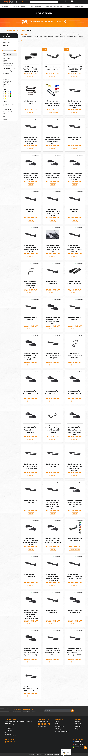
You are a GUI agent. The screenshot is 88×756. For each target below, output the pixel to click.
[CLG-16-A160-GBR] (52, 56)
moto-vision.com (79, 744)
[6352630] (52, 638)
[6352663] (30, 343)
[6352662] (30, 162)
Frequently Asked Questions (11, 735)
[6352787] (74, 379)
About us (57, 721)
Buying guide (8, 734)
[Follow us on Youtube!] (45, 724)
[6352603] (52, 271)
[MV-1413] (74, 271)
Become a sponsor (79, 726)
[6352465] (74, 198)
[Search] (32, 2)
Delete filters (7, 42)
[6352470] (52, 453)
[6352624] (52, 235)
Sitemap (57, 728)
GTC (56, 725)
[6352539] (52, 307)
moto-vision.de (78, 742)
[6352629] (30, 564)
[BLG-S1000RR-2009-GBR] (74, 56)
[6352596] (52, 600)
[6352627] (74, 307)
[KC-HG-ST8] (30, 56)
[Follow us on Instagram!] (42, 724)
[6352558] (74, 415)
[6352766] (30, 638)
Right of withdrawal (59, 726)
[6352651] (30, 126)
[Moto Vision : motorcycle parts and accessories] (8, 2)
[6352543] (52, 527)
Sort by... (4, 54)
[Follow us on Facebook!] (39, 724)
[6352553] (52, 343)
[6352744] (74, 638)
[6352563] (74, 600)
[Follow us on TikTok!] (48, 724)
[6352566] (52, 162)
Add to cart (31, 76)
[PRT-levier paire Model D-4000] (52, 90)
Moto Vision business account (62, 731)
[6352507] (52, 379)
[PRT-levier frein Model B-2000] (74, 527)
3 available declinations (75, 549)
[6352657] (74, 162)
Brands (76, 729)
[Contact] (17, 2)
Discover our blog (42, 726)
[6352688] (52, 564)
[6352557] (30, 415)
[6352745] (30, 600)
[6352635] (74, 564)
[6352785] (30, 453)
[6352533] (74, 126)
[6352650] (30, 198)
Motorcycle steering (7, 71)
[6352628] (74, 90)
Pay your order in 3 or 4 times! (11, 744)
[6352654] (74, 235)
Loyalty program (78, 725)
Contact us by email (9, 725)
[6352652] (30, 235)
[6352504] (52, 415)
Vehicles (77, 728)
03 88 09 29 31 (8, 723)
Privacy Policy (38, 754)
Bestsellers (77, 721)
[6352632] (74, 453)
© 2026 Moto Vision (46, 754)
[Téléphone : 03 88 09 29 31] (22, 2)
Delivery (57, 723)
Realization (53, 754)
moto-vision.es (78, 747)
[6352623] (74, 343)
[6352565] (30, 676)
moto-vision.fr (78, 741)
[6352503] (30, 271)
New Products (78, 723)
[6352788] (74, 489)
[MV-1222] (30, 90)
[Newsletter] (72, 710)
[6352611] (30, 489)
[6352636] (52, 198)
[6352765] (52, 489)
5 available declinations (53, 112)
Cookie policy (58, 729)
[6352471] (52, 126)
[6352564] (30, 307)
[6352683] (30, 527)
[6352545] (30, 379)
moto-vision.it (78, 746)
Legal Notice (31, 754)
